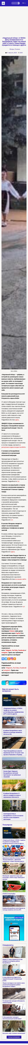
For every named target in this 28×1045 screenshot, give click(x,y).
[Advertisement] (14, 21)
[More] (14, 658)
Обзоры (11, 49)
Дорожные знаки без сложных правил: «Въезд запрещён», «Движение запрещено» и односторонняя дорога (14, 859)
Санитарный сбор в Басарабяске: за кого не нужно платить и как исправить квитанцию (13, 816)
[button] (3, 3)
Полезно (17, 49)
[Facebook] (3, 658)
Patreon (12, 631)
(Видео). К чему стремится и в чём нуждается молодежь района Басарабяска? (12, 961)
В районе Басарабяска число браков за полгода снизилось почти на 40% (12, 732)
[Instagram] (11, 658)
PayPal (18, 633)
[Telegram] (6, 658)
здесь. (17, 420)
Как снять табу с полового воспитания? (14, 1033)
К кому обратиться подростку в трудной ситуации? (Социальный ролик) (12, 979)
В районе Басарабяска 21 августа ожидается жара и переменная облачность (12, 795)
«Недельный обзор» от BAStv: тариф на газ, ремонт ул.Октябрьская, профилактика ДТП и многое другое (13, 711)
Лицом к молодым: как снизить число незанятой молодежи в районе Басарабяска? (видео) (14, 984)
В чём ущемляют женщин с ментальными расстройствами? (12, 1018)
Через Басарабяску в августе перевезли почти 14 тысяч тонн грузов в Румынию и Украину (13, 752)
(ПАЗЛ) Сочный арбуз (9, 893)
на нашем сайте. (20, 579)
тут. (18, 481)
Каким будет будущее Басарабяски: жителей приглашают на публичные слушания (12, 774)
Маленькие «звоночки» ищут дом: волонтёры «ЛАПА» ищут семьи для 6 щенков (13, 877)
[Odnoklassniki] (8, 658)
